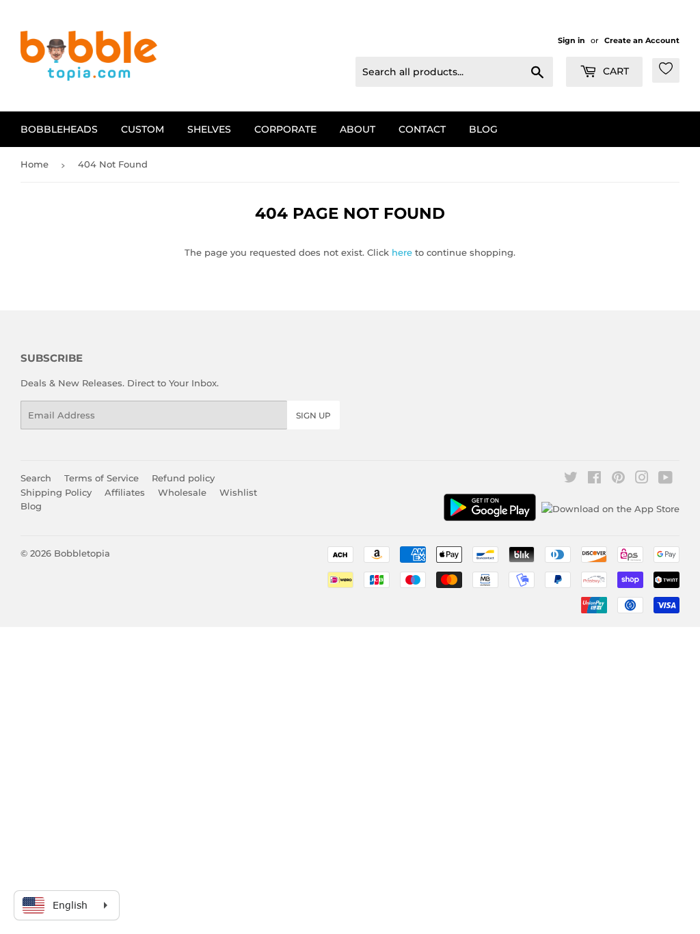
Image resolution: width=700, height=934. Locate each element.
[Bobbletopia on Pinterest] (618, 479)
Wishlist (238, 492)
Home (35, 164)
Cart (614, 71)
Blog (483, 129)
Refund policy (183, 477)
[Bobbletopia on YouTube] (665, 479)
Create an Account (641, 40)
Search (36, 477)
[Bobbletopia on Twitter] (571, 479)
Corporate (285, 129)
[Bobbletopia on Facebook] (594, 479)
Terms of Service (101, 477)
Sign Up (313, 415)
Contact (422, 129)
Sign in (571, 40)
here (402, 252)
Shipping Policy (56, 492)
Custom (142, 129)
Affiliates (125, 492)
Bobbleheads (59, 129)
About (357, 129)
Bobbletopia (82, 553)
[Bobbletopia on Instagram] (642, 479)
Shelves (209, 129)
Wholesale (182, 492)
